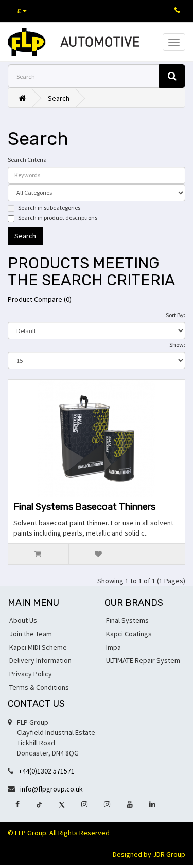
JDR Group (169, 854)
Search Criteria (27, 159)
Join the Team (30, 633)
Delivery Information (40, 660)
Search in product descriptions (57, 218)
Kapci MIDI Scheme (38, 647)
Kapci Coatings (129, 633)
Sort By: (175, 315)
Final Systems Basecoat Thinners (84, 506)
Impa (113, 647)
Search (58, 98)
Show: (177, 344)
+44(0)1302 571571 (47, 771)
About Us (23, 620)
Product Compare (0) (40, 299)
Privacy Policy (30, 673)
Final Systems (127, 620)
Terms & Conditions (39, 687)
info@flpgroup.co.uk (51, 789)
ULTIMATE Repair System (143, 660)
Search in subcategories (49, 207)
